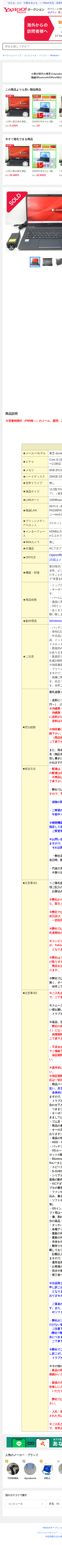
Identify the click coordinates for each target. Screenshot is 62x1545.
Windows (54, 55)
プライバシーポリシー (47, 1533)
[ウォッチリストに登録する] (25, 114)
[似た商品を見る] (11, 247)
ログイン (52, 12)
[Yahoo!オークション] (24, 8)
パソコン (43, 55)
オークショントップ (12, 55)
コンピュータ (30, 55)
